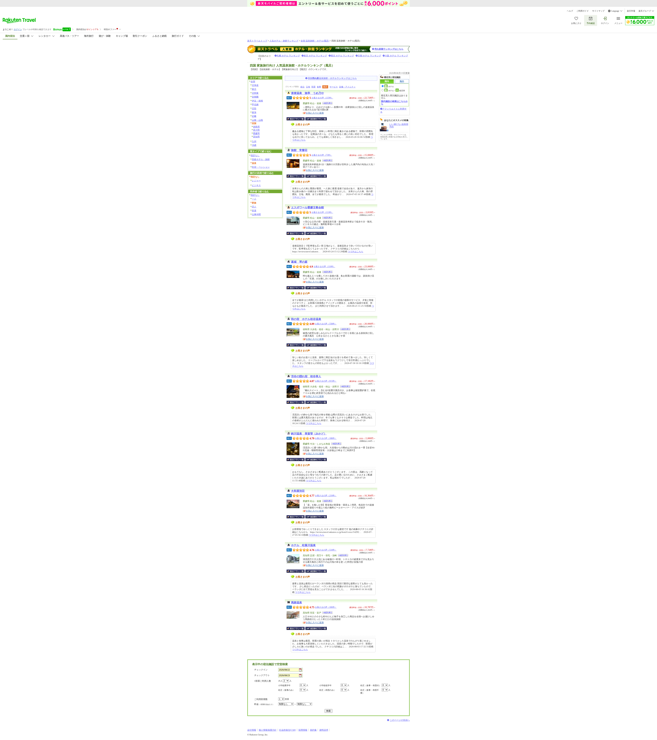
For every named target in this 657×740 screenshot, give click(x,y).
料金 (264, 704)
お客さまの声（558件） (326, 324)
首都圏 (255, 97)
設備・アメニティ (347, 87)
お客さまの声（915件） (326, 381)
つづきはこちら (355, 251)
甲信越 (255, 104)
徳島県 (256, 126)
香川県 (256, 130)
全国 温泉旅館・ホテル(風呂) (315, 40)
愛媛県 (256, 133)
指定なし (255, 155)
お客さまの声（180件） (326, 607)
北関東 (255, 93)
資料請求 (323, 730)
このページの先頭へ (400, 720)
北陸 (254, 108)
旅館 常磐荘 (299, 150)
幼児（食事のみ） (286, 690)
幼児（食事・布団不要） (369, 691)
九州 (254, 141)
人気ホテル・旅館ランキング (283, 40)
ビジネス (256, 185)
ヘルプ (570, 11)
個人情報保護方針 (267, 730)
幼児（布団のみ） (327, 690)
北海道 (255, 85)
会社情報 (251, 730)
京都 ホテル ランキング (369, 55)
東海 (254, 112)
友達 (254, 210)
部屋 (313, 87)
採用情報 (302, 730)
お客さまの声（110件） (324, 266)
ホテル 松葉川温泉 (303, 545)
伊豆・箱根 (257, 100)
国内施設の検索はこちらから (394, 102)
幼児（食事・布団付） (370, 685)
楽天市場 (631, 11)
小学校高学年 (284, 685)
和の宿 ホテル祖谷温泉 (306, 319)
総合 (302, 87)
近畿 (254, 116)
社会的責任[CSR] (287, 730)
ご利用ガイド (582, 11)
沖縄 (254, 145)
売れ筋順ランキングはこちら (389, 49)
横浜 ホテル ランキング (342, 55)
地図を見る (327, 103)
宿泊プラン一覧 (297, 118)
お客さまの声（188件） (326, 438)
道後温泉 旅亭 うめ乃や (307, 93)
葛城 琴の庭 (299, 261)
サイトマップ (598, 11)
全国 (253, 81)
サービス (334, 87)
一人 (254, 199)
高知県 (256, 136)
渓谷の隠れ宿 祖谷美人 (306, 376)
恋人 (254, 206)
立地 (308, 87)
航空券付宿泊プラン (316, 118)
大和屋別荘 (298, 490)
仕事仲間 (256, 214)
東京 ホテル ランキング (315, 55)
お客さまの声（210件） (326, 495)
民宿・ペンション (261, 167)
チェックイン (261, 669)
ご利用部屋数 (261, 699)
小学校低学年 (325, 685)
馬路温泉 (296, 602)
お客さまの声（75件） (322, 155)
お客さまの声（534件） (326, 550)
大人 (280, 681)
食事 (319, 87)
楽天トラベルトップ (257, 40)
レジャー (256, 180)
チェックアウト (262, 675)
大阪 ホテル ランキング (396, 55)
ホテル (391, 86)
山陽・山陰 (257, 120)
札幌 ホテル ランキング (288, 55)
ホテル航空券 (396, 91)
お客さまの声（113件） (322, 212)
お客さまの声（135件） (322, 98)
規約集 (313, 730)
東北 (254, 89)
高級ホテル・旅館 (261, 159)
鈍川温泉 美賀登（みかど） (309, 433)
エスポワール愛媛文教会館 (307, 207)
